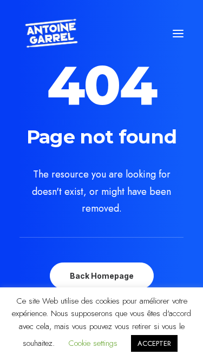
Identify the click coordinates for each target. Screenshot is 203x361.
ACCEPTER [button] (154, 343)
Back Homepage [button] (102, 275)
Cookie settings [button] (92, 343)
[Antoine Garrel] (50, 33)
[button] (178, 33)
